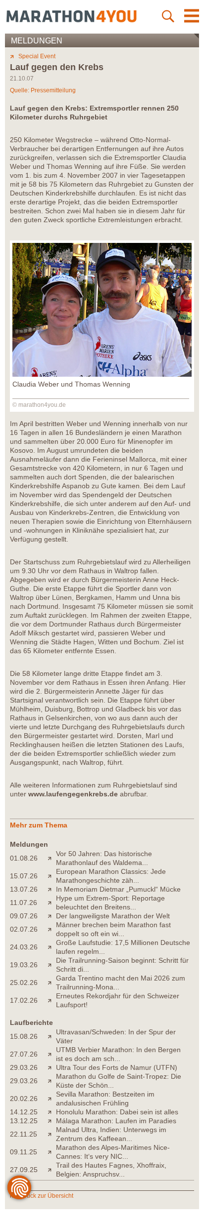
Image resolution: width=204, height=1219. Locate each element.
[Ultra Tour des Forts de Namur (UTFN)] (52, 1067)
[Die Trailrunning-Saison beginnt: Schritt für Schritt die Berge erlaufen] (52, 964)
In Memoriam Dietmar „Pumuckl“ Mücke (118, 889)
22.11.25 (23, 1134)
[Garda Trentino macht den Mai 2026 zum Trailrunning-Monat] (52, 982)
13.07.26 (24, 889)
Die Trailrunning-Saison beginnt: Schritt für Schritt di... (122, 964)
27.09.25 (24, 1170)
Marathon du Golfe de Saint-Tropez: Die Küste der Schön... (118, 1080)
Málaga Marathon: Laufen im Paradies (116, 1121)
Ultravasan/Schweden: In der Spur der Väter (116, 1036)
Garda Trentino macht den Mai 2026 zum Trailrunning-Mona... (120, 982)
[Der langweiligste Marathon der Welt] (52, 915)
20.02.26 (24, 1098)
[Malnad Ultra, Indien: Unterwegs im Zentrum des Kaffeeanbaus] (52, 1134)
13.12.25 (24, 1121)
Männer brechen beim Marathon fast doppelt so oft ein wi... (113, 929)
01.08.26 (24, 858)
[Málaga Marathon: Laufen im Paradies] (52, 1120)
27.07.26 (24, 1054)
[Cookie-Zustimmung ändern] (19, 1187)
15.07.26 (24, 876)
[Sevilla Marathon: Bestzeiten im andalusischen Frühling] (52, 1098)
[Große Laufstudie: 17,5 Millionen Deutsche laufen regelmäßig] (52, 946)
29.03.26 (24, 1067)
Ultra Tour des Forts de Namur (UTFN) (116, 1067)
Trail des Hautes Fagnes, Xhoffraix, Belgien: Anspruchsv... (111, 1169)
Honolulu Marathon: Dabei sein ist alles (117, 1112)
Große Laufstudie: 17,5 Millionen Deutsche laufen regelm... (123, 947)
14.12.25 (24, 1112)
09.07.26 (24, 916)
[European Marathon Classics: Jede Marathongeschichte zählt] (52, 875)
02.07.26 (24, 929)
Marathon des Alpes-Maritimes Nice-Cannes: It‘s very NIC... (113, 1151)
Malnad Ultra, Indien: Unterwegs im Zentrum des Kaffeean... (111, 1134)
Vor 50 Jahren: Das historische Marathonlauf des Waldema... (104, 858)
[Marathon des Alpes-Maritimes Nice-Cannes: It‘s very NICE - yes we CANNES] (52, 1151)
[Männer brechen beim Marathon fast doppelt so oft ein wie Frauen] (52, 929)
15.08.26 (24, 1036)
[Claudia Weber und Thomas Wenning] (102, 374)
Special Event (36, 56)
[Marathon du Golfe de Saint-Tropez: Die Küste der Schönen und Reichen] (52, 1080)
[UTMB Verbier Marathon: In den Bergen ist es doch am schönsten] (52, 1054)
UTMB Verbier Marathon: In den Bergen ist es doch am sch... (118, 1054)
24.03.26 (24, 947)
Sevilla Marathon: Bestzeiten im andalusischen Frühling (105, 1098)
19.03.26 (24, 965)
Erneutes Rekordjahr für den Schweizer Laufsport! (117, 1000)
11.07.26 (23, 902)
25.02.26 (24, 982)
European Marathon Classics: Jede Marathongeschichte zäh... (111, 875)
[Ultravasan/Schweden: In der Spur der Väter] (52, 1036)
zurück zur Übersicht (45, 1195)
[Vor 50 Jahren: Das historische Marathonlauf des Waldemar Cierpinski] (52, 858)
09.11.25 (23, 1152)
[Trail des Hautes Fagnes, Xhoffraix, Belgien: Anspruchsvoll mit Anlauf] (52, 1169)
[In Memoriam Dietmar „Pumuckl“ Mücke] (52, 889)
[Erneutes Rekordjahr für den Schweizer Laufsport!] (52, 1000)
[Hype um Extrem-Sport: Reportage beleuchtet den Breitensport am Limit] (52, 902)
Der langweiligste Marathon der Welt (113, 916)
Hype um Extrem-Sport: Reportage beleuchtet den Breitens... (110, 902)
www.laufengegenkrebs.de (73, 794)
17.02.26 (24, 1000)
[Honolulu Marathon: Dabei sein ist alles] (52, 1111)
